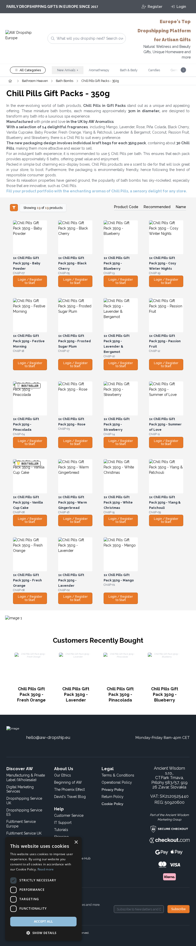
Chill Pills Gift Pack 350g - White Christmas (118, 502)
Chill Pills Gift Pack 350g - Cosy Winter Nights (162, 263)
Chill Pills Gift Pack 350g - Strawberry (117, 424)
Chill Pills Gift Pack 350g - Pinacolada (26, 424)
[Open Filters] (14, 207)
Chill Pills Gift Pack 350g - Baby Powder (26, 263)
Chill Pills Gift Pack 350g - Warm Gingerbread (72, 502)
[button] (43, 933)
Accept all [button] (43, 921)
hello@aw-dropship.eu (48, 737)
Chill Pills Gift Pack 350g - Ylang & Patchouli (165, 502)
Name (181, 207)
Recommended (157, 207)
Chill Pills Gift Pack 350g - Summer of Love (165, 424)
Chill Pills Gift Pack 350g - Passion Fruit (165, 341)
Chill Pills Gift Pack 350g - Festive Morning (29, 341)
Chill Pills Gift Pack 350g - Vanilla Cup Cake (28, 502)
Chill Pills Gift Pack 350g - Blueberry (117, 263)
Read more (46, 869)
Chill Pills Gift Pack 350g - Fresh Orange (27, 580)
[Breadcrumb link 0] (10, 80)
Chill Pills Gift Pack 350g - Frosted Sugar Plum (74, 341)
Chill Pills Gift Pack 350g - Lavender (71, 580)
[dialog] (43, 889)
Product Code (126, 207)
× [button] (76, 842)
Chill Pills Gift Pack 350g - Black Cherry (72, 263)
